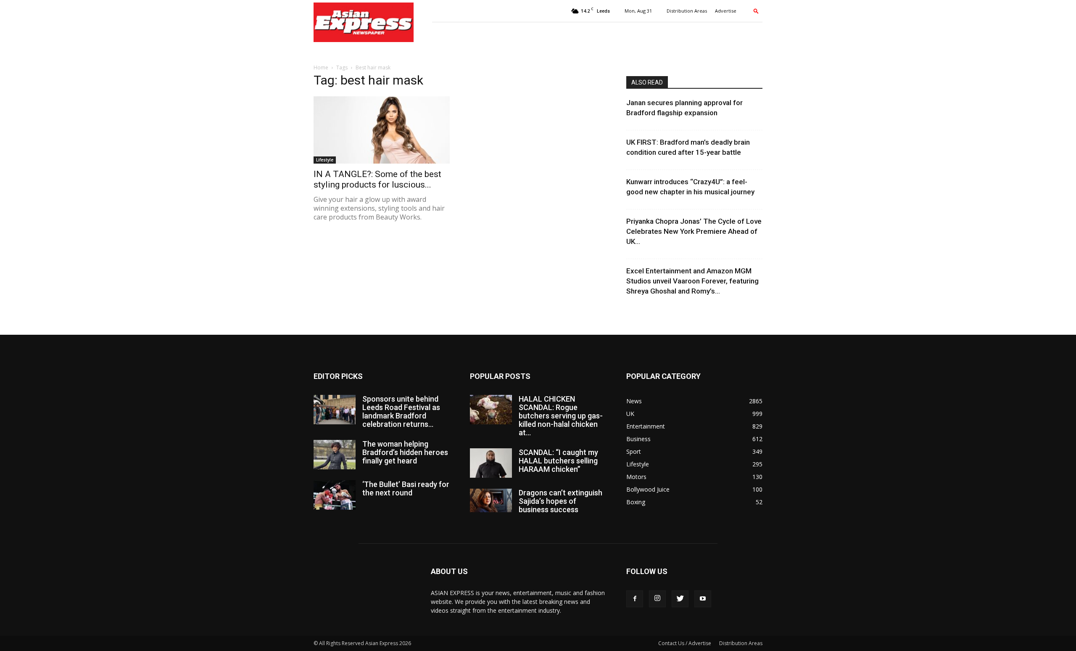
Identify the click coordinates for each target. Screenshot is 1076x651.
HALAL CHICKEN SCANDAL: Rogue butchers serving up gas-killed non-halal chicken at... (561, 415)
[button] (756, 11)
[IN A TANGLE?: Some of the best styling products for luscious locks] (382, 130)
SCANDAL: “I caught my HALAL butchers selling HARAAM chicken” (558, 461)
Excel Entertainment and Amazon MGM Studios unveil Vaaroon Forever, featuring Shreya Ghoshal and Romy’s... (692, 281)
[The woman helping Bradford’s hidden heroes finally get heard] (335, 454)
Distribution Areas (687, 11)
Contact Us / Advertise (684, 643)
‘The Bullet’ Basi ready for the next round (405, 488)
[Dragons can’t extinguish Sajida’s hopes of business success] (491, 500)
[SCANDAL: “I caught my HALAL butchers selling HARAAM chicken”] (491, 463)
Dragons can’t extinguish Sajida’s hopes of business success (560, 501)
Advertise (725, 11)
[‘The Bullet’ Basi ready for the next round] (335, 495)
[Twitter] (680, 598)
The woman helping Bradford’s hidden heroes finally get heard (405, 452)
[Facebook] (634, 598)
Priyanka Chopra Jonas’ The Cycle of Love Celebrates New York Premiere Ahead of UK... (694, 231)
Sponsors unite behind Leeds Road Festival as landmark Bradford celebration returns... (401, 411)
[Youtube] (702, 598)
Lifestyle (324, 160)
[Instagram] (657, 598)
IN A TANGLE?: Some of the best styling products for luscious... (377, 179)
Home (321, 67)
